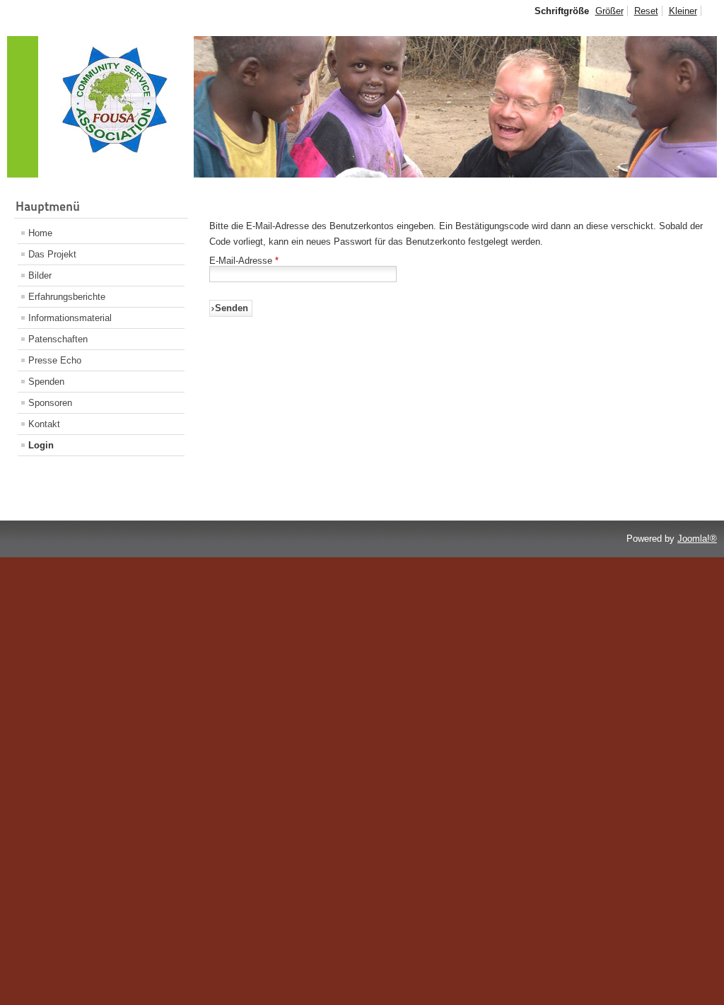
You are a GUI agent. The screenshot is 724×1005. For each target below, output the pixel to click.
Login (41, 445)
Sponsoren (50, 402)
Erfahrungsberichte (66, 296)
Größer (609, 11)
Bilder (40, 275)
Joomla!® (697, 538)
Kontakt (44, 424)
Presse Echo (54, 360)
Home (40, 233)
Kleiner (683, 11)
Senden (231, 308)
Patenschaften (58, 339)
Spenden (46, 381)
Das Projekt (52, 254)
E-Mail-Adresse (244, 260)
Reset (646, 11)
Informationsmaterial (70, 318)
